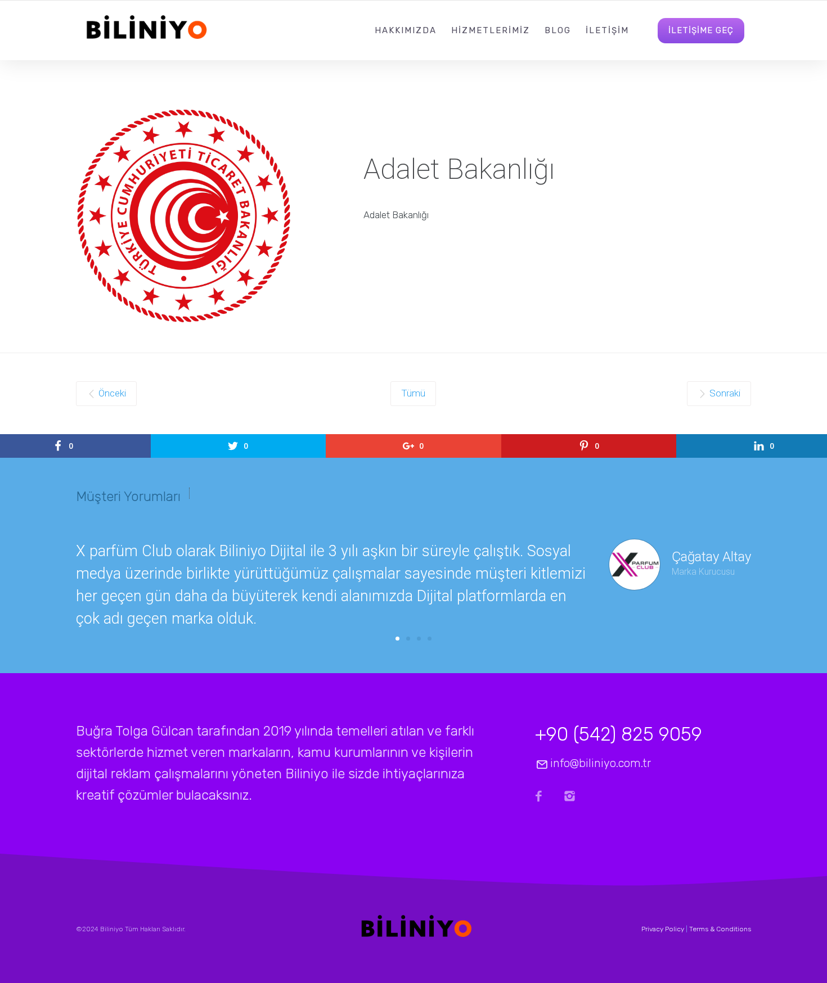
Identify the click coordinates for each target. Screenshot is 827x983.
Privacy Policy (662, 929)
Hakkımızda (406, 30)
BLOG (558, 30)
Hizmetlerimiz (490, 30)
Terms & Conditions (720, 929)
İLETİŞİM (607, 30)
